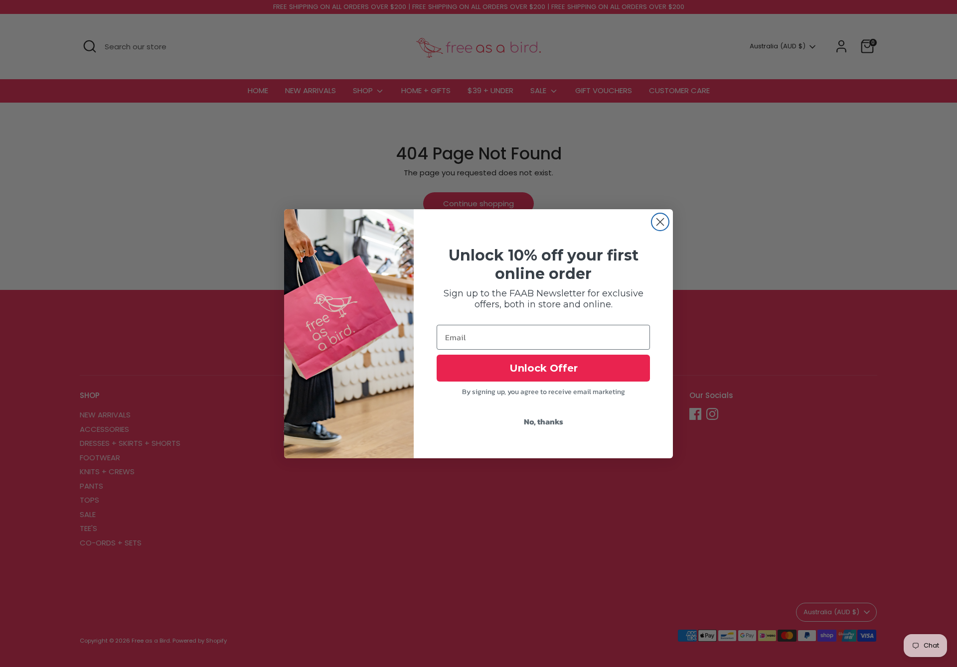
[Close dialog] (660, 222)
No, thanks (543, 421)
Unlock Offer (543, 368)
